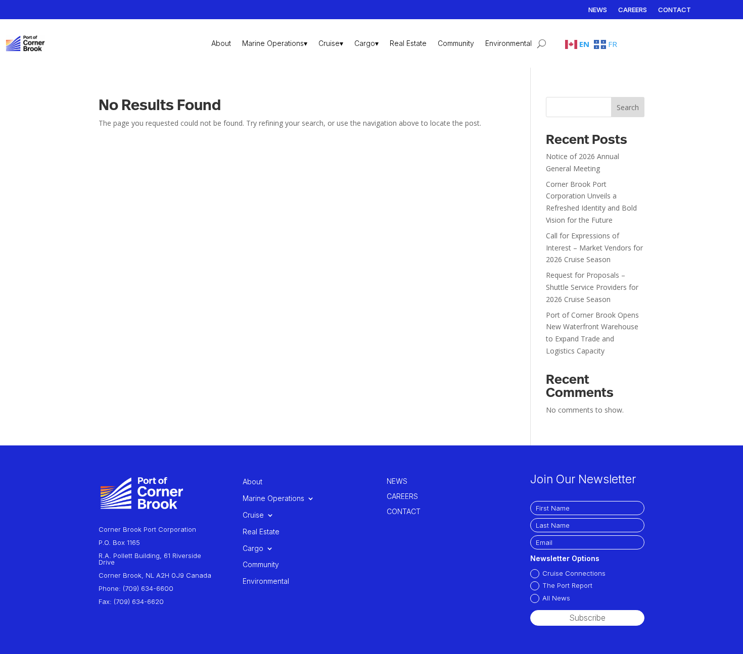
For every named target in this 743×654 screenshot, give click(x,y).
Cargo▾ (366, 43)
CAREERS (632, 10)
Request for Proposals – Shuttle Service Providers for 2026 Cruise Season (592, 287)
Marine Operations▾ (274, 43)
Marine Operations (273, 498)
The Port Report (567, 585)
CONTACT (674, 10)
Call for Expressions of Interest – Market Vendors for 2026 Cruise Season (594, 248)
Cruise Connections (574, 573)
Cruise (253, 515)
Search (628, 107)
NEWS (597, 10)
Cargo (253, 548)
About (221, 43)
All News (556, 598)
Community (456, 43)
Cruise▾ (330, 43)
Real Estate (408, 43)
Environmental (508, 43)
